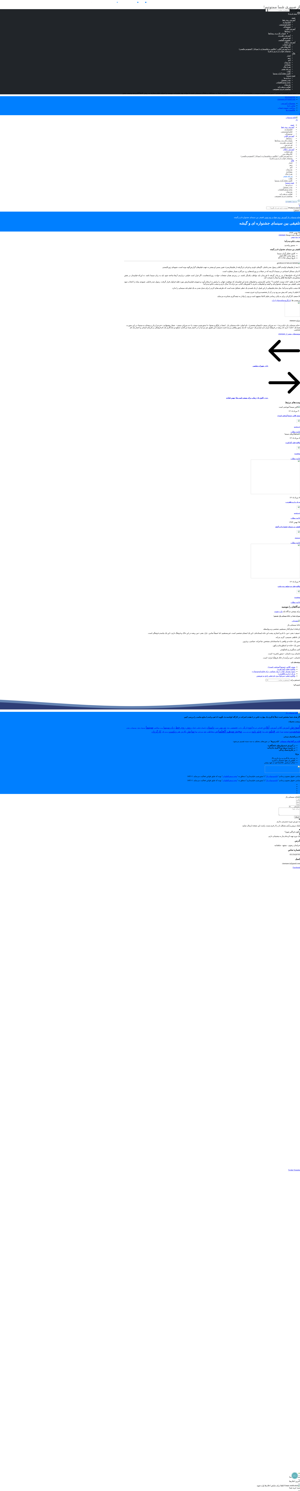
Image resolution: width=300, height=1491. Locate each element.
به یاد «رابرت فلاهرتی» (292, 502)
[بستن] (299, 1475)
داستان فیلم (201, 728)
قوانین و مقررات (284, 87)
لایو (289, 60)
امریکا (255, 728)
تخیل (228, 728)
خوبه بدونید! (290, 76)
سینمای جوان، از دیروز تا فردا (279, 51)
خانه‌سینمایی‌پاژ (272, 776)
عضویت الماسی (284, 40)
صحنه (286, 732)
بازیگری (240, 728)
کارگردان (156, 731)
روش (189, 727)
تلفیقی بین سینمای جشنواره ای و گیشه (287, 527)
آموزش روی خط (288, 20)
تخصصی (234, 727)
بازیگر (288, 300)
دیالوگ (194, 728)
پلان (163, 732)
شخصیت (294, 731)
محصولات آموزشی (288, 103)
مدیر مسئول (286, 80)
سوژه (161, 728)
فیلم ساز (265, 732)
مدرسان (287, 62)
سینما (284, 300)
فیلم (272, 731)
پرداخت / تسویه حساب (286, 108)
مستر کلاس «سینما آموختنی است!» (288, 416)
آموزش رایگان (289, 42)
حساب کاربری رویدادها (277, 33)
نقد (205, 732)
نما (196, 732)
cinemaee (282, 235)
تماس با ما (291, 106)
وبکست (173, 731)
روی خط (180, 727)
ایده (250, 727)
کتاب (289, 71)
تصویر (217, 728)
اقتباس (259, 728)
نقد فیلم (200, 732)
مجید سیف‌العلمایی (283, 82)
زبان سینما (169, 727)
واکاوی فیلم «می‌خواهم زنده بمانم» (289, 586)
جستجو (296, 210)
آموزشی (273, 728)
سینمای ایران (277, 300)
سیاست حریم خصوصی (282, 89)
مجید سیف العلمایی (228, 731)
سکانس (156, 728)
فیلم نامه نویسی (246, 732)
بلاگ (293, 53)
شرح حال (287, 67)
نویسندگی (287, 27)
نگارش (183, 732)
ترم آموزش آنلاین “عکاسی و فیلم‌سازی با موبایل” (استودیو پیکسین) (265, 49)
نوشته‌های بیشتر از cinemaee (289, 334)
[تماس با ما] (299, 1473)
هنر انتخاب (287, 45)
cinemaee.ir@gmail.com (286, 99)
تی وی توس (286, 69)
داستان (210, 727)
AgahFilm (297, 454)
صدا (281, 732)
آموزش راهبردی (284, 36)
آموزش (295, 727)
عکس (277, 732)
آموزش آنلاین (290, 29)
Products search (294, 208)
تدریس (222, 727)
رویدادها (288, 31)
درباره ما (287, 78)
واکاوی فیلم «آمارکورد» (292, 442)
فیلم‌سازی (287, 22)
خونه (293, 18)
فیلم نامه (256, 731)
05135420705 (290, 97)
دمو (289, 58)
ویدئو (166, 732)
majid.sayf (297, 427)
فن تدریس (287, 38)
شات (128, 728)
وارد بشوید (278, 611)
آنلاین (266, 727)
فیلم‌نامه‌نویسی (285, 25)
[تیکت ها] (294, 1475)
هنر (178, 731)
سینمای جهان (141, 728)
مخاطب (210, 731)
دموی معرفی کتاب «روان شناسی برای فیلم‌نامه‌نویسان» (273, 671)
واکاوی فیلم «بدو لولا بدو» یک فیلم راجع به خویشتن (275, 676)
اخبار (289, 56)
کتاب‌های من (286, 47)
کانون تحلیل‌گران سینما (282, 74)
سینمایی (133, 728)
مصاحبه (288, 65)
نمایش (191, 731)
